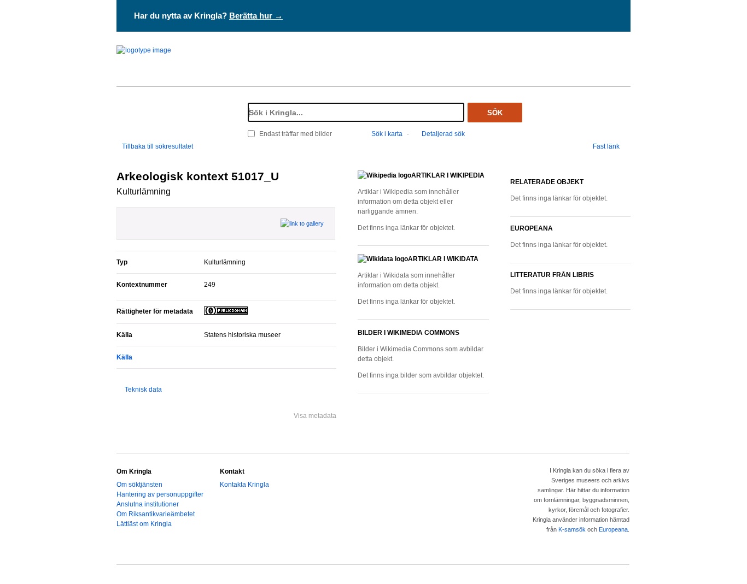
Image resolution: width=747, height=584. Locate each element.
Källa (124, 357)
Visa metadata (315, 416)
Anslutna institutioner (147, 504)
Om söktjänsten (139, 484)
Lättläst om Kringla (144, 524)
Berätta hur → (256, 15)
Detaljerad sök (443, 134)
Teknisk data (143, 389)
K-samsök (572, 529)
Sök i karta (386, 134)
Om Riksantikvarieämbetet (155, 514)
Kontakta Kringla (244, 484)
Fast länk (606, 146)
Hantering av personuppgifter (159, 494)
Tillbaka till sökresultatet (157, 146)
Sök (495, 113)
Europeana (613, 529)
